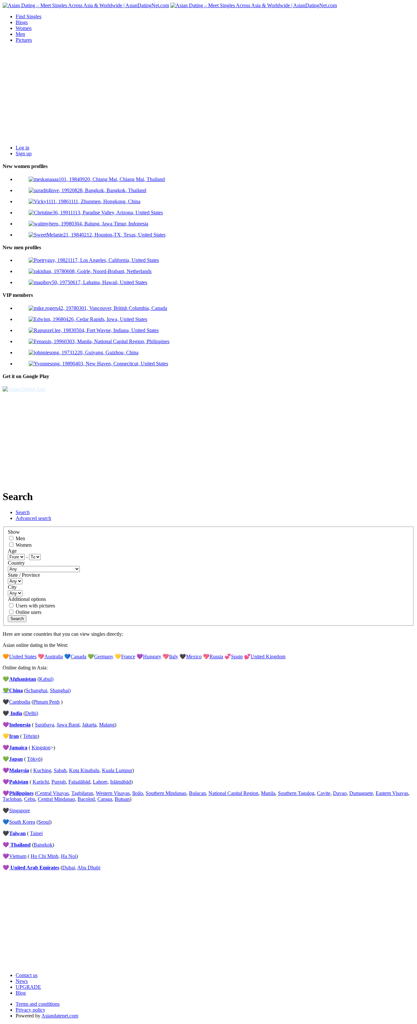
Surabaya (44, 724)
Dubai (68, 867)
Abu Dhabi (88, 867)
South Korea (22, 822)
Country (16, 563)
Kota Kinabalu (84, 770)
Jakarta (89, 724)
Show (14, 532)
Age (12, 551)
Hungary (152, 656)
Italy (173, 656)
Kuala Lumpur (117, 770)
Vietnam (17, 856)
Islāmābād (120, 782)
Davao (340, 793)
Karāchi (41, 782)
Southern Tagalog (296, 793)
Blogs (22, 22)
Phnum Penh (46, 702)
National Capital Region (233, 793)
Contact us (26, 975)
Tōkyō (34, 759)
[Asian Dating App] (24, 389)
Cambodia (19, 702)
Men (20, 34)
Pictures (24, 40)
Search (23, 512)
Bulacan (197, 793)
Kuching (42, 770)
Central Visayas (52, 793)
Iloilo (137, 793)
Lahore (100, 782)
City (12, 587)
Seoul (44, 822)
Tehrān (30, 736)
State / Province (24, 575)
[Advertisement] (208, 94)
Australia (53, 656)
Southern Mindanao (166, 793)
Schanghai (36, 690)
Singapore (19, 810)
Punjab (58, 782)
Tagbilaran (82, 793)
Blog (21, 993)
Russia (216, 656)
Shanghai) (60, 690)
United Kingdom (268, 656)
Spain (237, 656)
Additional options (27, 599)
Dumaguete (361, 793)
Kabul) (46, 679)
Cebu (29, 799)
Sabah (60, 770)
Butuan (122, 799)
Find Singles (28, 16)
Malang (107, 724)
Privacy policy (30, 1010)
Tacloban (12, 799)
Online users (28, 612)
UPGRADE (28, 987)
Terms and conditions (38, 1004)
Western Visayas (113, 793)
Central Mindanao (56, 799)
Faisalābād (79, 782)
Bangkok (43, 845)
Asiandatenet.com (59, 1015)
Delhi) (31, 713)
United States (22, 656)
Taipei (36, 833)
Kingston (41, 747)
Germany (103, 656)
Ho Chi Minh (44, 856)
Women (24, 28)
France (128, 656)
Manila (268, 793)
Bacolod (86, 799)
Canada (78, 656)
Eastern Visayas (392, 793)
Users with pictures (35, 605)
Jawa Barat (68, 724)
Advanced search (33, 518)
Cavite (323, 793)
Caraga (104, 799)
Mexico (194, 656)
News (22, 981)
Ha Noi (68, 856)
